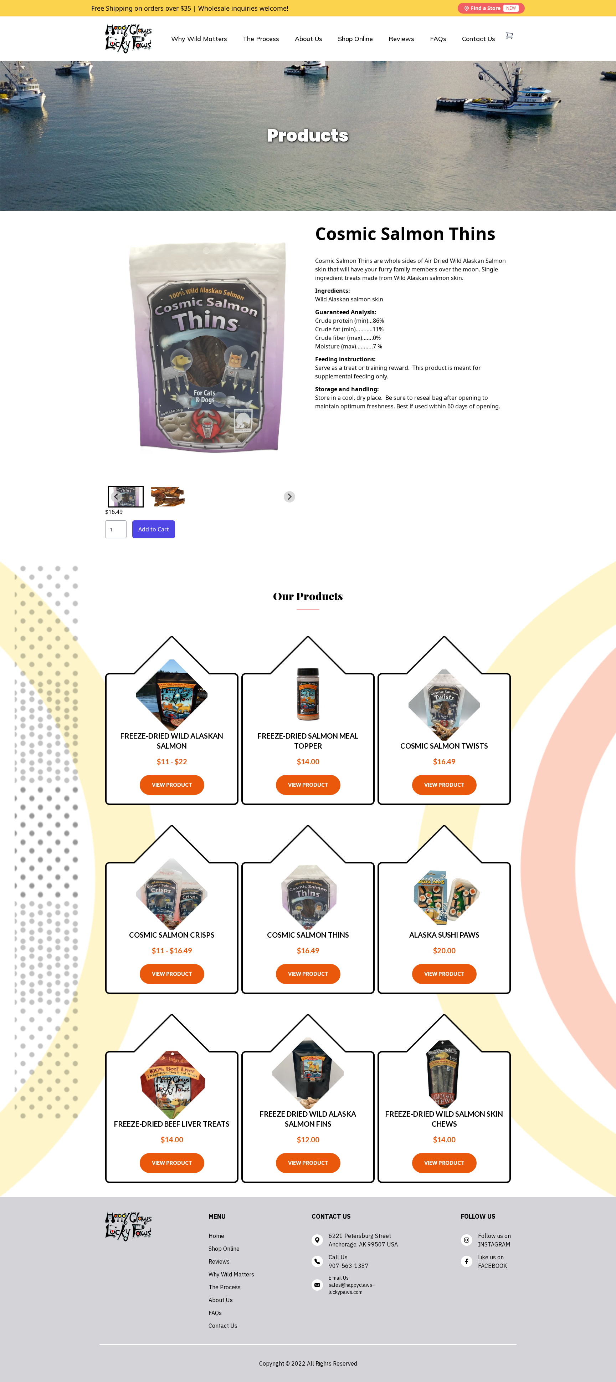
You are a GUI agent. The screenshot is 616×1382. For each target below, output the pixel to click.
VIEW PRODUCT (172, 785)
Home (216, 1235)
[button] (126, 497)
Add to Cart (153, 529)
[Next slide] (289, 497)
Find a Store (493, 8)
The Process (261, 39)
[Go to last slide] (116, 497)
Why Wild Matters (199, 39)
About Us (308, 39)
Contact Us (478, 39)
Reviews (401, 39)
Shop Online (355, 39)
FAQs (438, 39)
